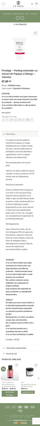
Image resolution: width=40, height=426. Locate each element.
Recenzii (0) (11, 354)
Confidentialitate (17, 415)
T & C (6, 415)
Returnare (30, 415)
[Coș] (36, 4)
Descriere (10, 134)
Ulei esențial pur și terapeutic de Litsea (9, 385)
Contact (27, 417)
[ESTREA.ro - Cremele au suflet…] (18, 4)
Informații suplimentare (16, 348)
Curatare (33, 14)
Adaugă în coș (28, 392)
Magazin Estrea (18, 14)
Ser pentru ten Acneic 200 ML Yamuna (28, 385)
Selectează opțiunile (9, 393)
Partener (13, 417)
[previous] (1, 383)
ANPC (21, 417)
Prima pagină (7, 14)
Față (27, 14)
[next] (38, 383)
